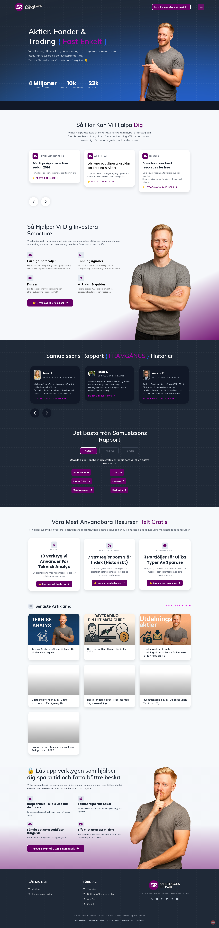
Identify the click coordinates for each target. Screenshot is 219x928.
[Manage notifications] (213, 922)
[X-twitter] (151, 899)
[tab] (88, 450)
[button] (33, 201)
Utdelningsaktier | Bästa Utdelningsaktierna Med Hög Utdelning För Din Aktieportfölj (165, 652)
